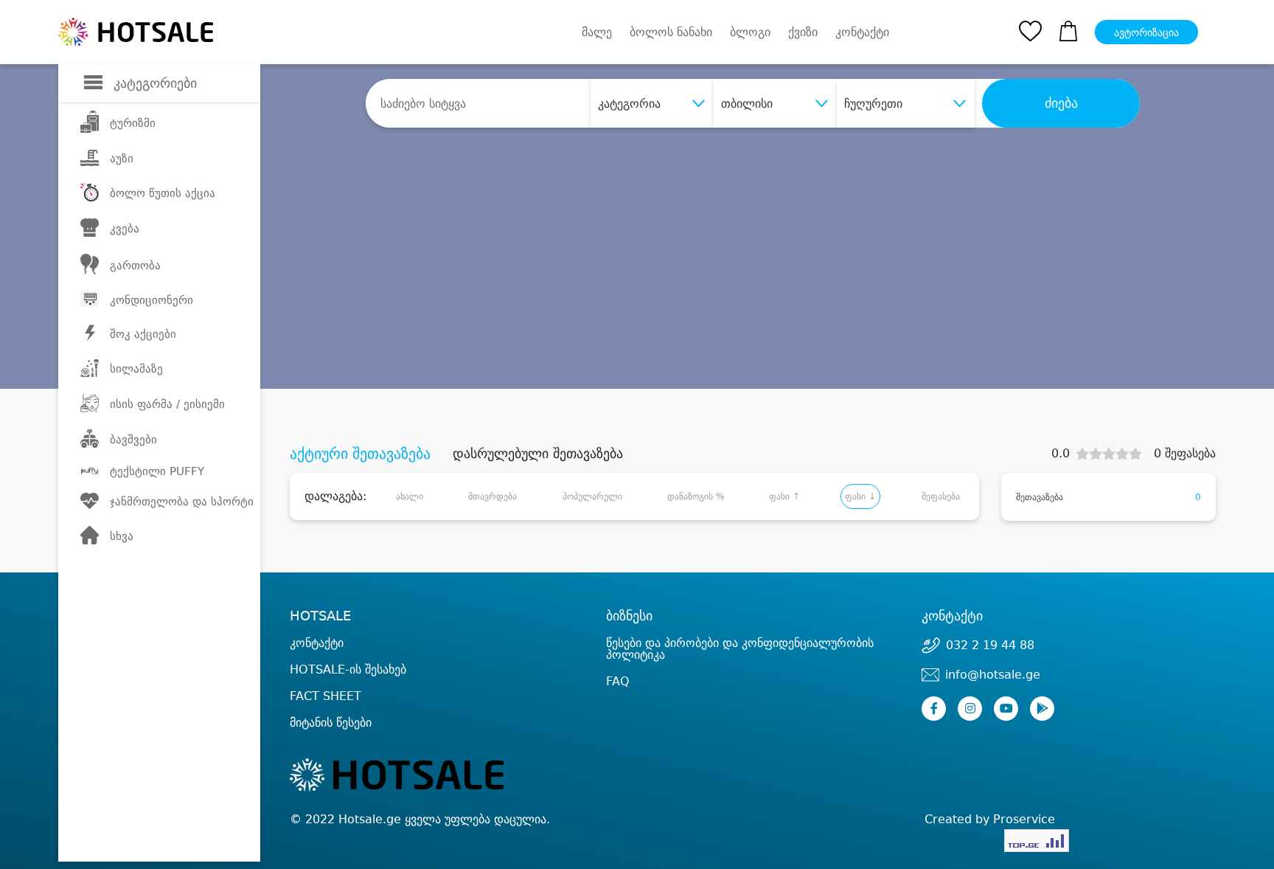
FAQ (618, 681)
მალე (597, 32)
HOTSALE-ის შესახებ (348, 669)
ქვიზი (803, 32)
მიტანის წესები (331, 723)
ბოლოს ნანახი (671, 32)
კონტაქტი (862, 32)
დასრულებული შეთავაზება (538, 453)
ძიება (1061, 103)
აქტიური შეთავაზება (360, 453)
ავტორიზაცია (1146, 32)
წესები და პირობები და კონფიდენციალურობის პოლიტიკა (740, 649)
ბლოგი (750, 32)
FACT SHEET (325, 696)
